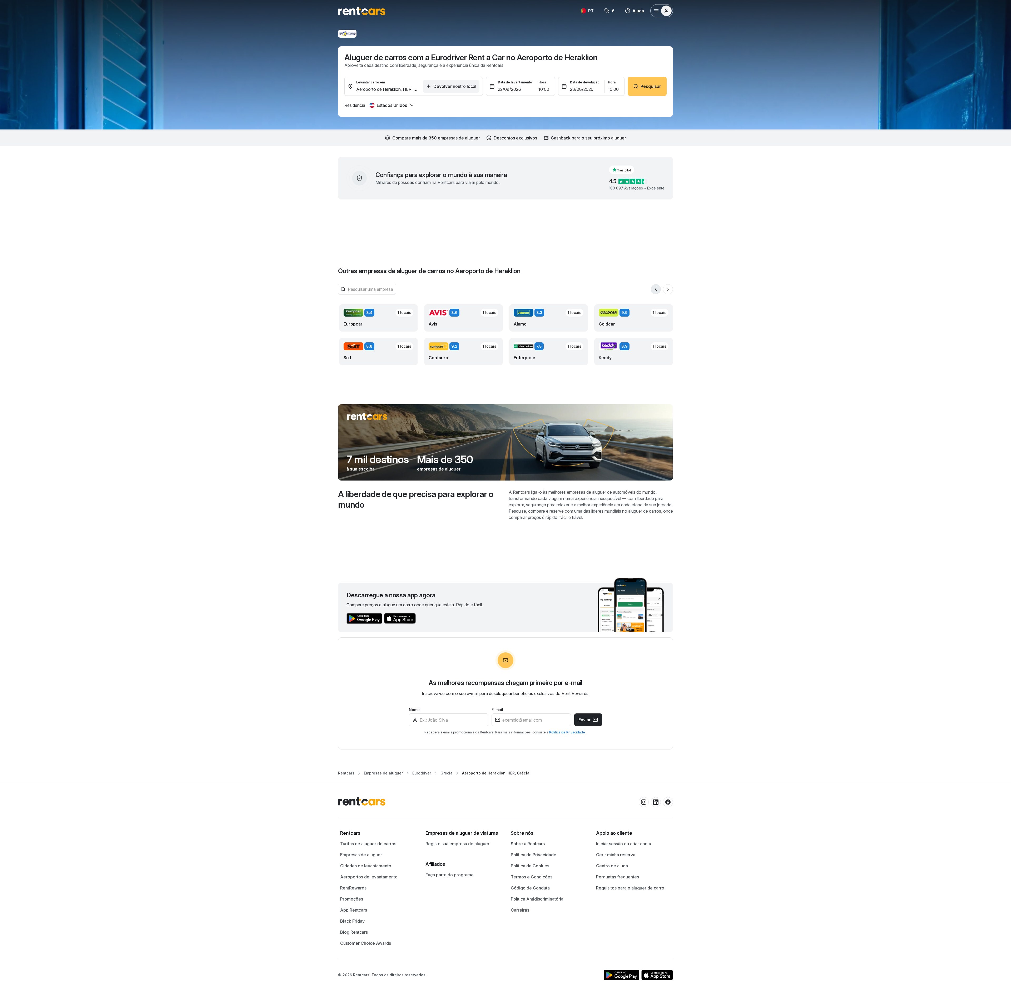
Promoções (351, 899)
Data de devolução (584, 82)
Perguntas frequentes (617, 876)
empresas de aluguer (439, 469)
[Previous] (656, 289)
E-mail (497, 709)
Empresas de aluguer (383, 773)
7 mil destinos (377, 459)
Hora (542, 82)
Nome (414, 709)
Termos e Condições (531, 876)
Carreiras (520, 910)
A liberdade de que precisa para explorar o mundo (415, 499)
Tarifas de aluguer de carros (368, 843)
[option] (377, 833)
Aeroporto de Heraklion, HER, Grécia (495, 773)
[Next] (668, 289)
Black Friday (352, 921)
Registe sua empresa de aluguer (457, 843)
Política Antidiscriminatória (537, 899)
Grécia (446, 773)
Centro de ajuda (612, 865)
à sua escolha (360, 469)
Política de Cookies (530, 865)
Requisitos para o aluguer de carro (630, 888)
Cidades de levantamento (365, 865)
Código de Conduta (530, 888)
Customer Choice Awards (365, 943)
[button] (626, 170)
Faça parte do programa (449, 874)
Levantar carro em (370, 82)
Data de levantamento (515, 82)
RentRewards (353, 888)
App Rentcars (353, 910)
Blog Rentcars (354, 932)
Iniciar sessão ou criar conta (623, 843)
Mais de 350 (445, 459)
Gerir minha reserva (615, 854)
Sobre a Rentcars (528, 843)
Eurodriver (421, 773)
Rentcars (346, 773)
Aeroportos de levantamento (369, 876)
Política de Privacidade (567, 732)
